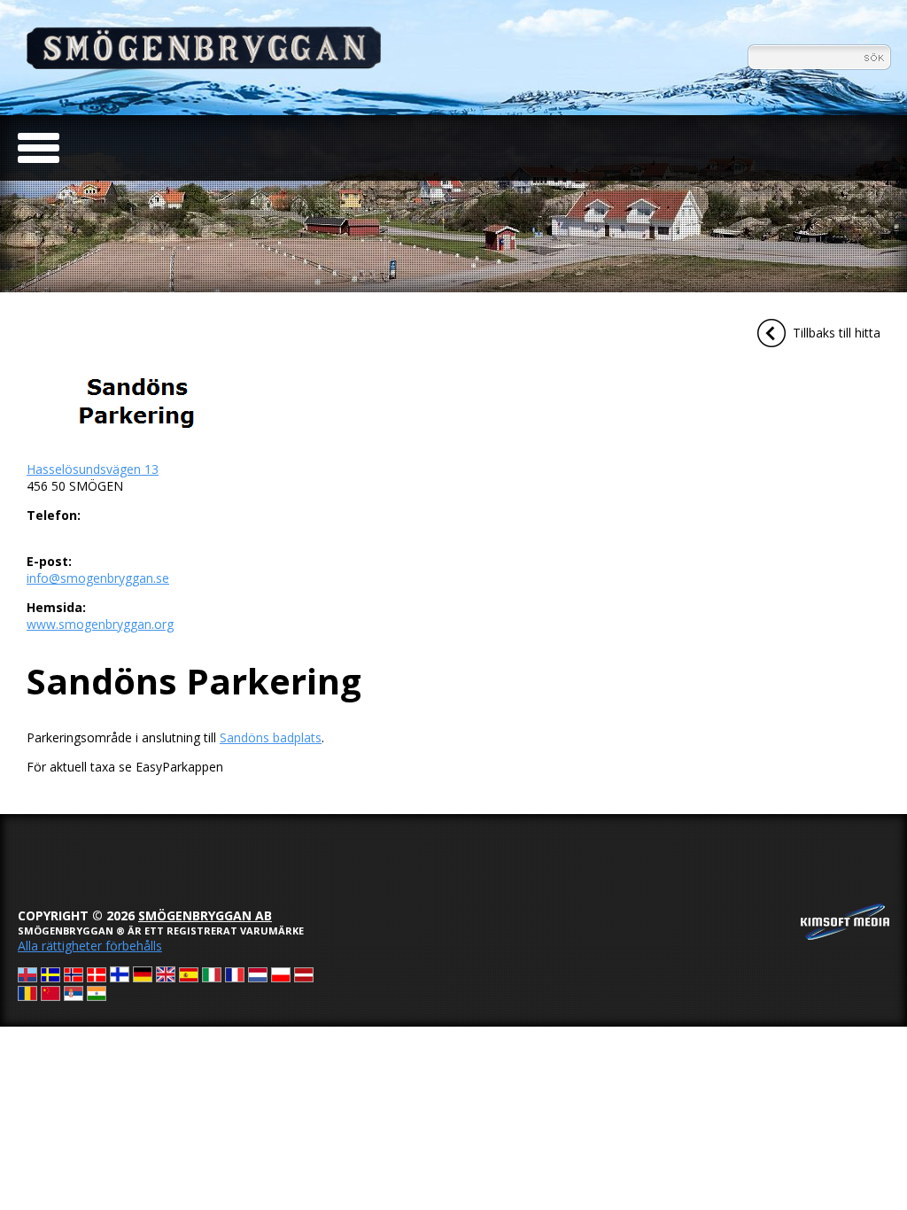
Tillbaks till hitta (836, 332)
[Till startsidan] (204, 64)
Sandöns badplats (271, 737)
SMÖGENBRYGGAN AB (205, 915)
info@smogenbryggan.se (98, 578)
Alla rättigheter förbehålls (90, 945)
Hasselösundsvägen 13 (93, 469)
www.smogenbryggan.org (100, 624)
